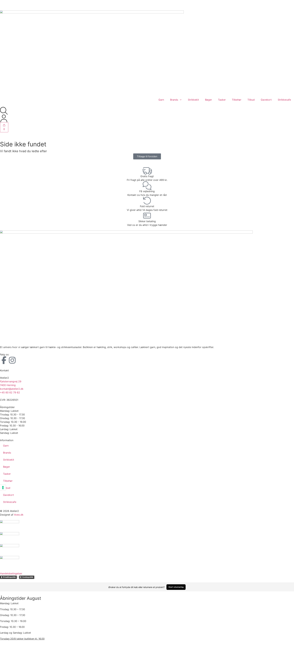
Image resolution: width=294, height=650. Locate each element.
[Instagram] (12, 360)
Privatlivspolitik (9, 577)
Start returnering (176, 587)
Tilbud (251, 99)
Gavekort (266, 99)
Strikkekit (193, 99)
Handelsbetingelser (11, 573)
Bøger (208, 99)
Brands (174, 99)
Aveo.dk (18, 514)
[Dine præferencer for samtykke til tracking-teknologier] (3, 487)
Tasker (222, 99)
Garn (161, 99)
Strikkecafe (284, 99)
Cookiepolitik (27, 577)
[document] (147, 620)
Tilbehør (236, 99)
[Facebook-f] (4, 360)
